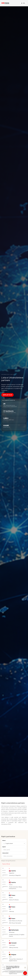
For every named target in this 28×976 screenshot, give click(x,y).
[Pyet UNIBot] (25, 973)
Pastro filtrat (6, 864)
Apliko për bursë (7, 395)
